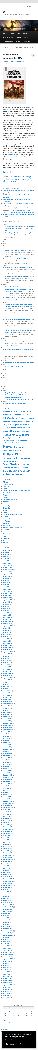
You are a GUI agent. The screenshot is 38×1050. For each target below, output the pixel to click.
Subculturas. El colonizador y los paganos (18, 267)
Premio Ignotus (7, 461)
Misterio (5, 517)
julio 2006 (6, 989)
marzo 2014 (6, 872)
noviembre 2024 (8, 595)
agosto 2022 (6, 654)
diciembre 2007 (7, 952)
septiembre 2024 (8, 600)
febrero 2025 (7, 589)
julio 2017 (6, 786)
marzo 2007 (6, 972)
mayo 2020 (6, 712)
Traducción (6, 538)
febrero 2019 (7, 745)
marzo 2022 (6, 665)
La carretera (23, 440)
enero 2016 (6, 825)
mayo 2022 (6, 660)
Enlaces (26, 37)
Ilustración (6, 508)
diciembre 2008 (7, 928)
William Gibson (17, 474)
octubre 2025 (7, 572)
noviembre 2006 (8, 980)
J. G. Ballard (22, 178)
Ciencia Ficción (8, 484)
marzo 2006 (6, 998)
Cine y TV (6, 486)
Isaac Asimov (9, 434)
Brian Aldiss (6, 421)
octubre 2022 (7, 650)
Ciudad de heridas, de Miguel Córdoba (17, 276)
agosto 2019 (6, 732)
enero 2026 (6, 565)
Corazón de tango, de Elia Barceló (16, 395)
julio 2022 (6, 656)
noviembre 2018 (8, 751)
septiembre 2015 (8, 833)
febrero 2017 (7, 797)
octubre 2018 (7, 753)
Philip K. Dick (12, 454)
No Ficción (6, 521)
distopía (14, 424)
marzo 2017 (6, 794)
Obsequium (8, 341)
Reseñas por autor (8, 37)
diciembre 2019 (7, 723)
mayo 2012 (6, 920)
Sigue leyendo (8, 172)
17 (5, 1016)
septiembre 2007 (8, 959)
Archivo (19, 37)
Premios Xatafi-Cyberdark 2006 (12, 527)
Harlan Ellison (25, 431)
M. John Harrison (22, 443)
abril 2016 (6, 818)
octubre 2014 (7, 857)
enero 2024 (6, 617)
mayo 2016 (6, 816)
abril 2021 (6, 688)
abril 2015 (6, 844)
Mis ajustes (9, 1044)
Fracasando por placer (10, 499)
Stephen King (8, 471)
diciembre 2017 (7, 775)
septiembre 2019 (8, 730)
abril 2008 (6, 944)
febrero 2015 (7, 849)
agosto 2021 (6, 680)
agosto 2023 (6, 628)
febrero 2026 (7, 563)
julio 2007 (6, 963)
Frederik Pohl (26, 427)
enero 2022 (6, 669)
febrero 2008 (7, 948)
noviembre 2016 (8, 803)
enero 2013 (6, 903)
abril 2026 (6, 559)
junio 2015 (6, 840)
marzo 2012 (6, 924)
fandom (13, 428)
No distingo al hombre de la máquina (17, 233)
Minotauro (10, 446)
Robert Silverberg (11, 464)
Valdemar (7, 474)
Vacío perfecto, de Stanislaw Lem (15, 404)
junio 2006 (6, 991)
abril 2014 (6, 870)
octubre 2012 (7, 909)
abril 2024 (6, 611)
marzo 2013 (6, 898)
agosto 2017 (6, 784)
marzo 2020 (6, 717)
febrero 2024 (7, 615)
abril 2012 (6, 922)
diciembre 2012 (7, 905)
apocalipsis (16, 414)
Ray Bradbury (17, 461)
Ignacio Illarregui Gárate (10, 214)
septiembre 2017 (8, 781)
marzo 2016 (6, 820)
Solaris (27, 464)
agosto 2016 (6, 810)
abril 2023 (6, 637)
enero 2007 (6, 976)
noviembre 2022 (8, 647)
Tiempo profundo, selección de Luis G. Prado (19, 362)
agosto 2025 (6, 576)
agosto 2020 (6, 706)
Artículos (11, 33)
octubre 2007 (7, 957)
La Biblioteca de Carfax (11, 440)
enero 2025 (6, 591)
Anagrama (7, 414)
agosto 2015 (6, 836)
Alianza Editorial (23, 411)
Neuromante (21, 447)
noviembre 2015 (8, 829)
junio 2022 (6, 658)
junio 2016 (6, 814)
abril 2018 (6, 766)
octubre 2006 (7, 983)
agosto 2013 (6, 887)
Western (5, 543)
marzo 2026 (6, 561)
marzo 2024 (6, 613)
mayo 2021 (6, 686)
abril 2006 (6, 996)
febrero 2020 (7, 719)
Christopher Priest (16, 421)
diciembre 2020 (7, 697)
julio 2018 (6, 760)
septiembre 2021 (8, 678)
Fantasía (5, 495)
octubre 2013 (7, 883)
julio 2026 (6, 552)
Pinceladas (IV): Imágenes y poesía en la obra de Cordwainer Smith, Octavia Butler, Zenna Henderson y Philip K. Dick (19, 289)
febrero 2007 (7, 974)
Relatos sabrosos (8, 534)
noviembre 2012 (8, 907)
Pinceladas (6, 525)
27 (18, 1018)
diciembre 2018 (7, 749)
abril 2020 (6, 714)
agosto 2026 (6, 550)
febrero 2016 (7, 823)
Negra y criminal (8, 519)
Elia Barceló (6, 428)
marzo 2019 (6, 743)
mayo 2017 (6, 790)
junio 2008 (6, 939)
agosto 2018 (6, 758)
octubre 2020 (7, 701)
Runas (22, 464)
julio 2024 (6, 604)
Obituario (6, 523)
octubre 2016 (7, 805)
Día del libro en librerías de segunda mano (16, 491)
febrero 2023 (7, 641)
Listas (5, 512)
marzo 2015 (6, 846)
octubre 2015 (7, 831)
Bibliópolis (9, 418)
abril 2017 (6, 792)
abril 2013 (6, 896)
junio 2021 (6, 684)
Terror (5, 536)
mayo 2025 (6, 582)
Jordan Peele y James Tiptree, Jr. (15, 250)
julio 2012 (6, 916)
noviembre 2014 (8, 855)
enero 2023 (6, 643)
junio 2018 (6, 762)
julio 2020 (6, 708)
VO (4, 540)
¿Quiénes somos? (8, 41)
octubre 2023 (7, 624)
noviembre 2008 (8, 931)
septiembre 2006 (8, 985)
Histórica (6, 501)
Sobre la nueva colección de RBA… (13, 56)
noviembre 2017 (8, 777)
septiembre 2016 (8, 807)
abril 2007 (6, 970)
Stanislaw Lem (21, 467)
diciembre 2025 (7, 567)
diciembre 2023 (7, 619)
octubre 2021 (7, 676)
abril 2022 (6, 663)
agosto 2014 (6, 861)
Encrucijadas (7, 493)
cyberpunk (6, 425)
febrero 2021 (7, 693)
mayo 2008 (6, 942)
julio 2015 (6, 838)
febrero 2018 (7, 771)
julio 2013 (6, 890)
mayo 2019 (6, 738)
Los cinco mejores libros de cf (12, 514)
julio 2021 (6, 682)
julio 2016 (6, 812)
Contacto (18, 41)
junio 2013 (6, 892)
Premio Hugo (25, 458)
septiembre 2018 (8, 755)
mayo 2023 (6, 634)
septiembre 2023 (8, 626)
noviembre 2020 (8, 699)
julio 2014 (6, 864)
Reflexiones (14, 176)
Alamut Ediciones (9, 412)
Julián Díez (18, 438)
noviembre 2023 (8, 621)
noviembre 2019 (8, 725)
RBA (16, 180)
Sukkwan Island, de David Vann (15, 367)
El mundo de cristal (12, 178)
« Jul (9, 1022)
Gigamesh (15, 431)
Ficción (5, 497)
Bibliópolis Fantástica (24, 418)
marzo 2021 (6, 691)
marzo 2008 (6, 946)
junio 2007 (6, 965)
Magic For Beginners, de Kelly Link (16, 393)
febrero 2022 (7, 667)
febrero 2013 (7, 900)
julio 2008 (6, 937)
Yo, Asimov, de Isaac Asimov (23, 208)
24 (5, 1018)
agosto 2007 (6, 961)
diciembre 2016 (7, 801)
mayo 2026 (6, 557)
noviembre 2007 (8, 955)
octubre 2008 (7, 933)
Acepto (23, 1044)
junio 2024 (6, 606)
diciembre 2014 (7, 853)
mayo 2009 (6, 926)
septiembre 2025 (8, 574)
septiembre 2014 (8, 859)
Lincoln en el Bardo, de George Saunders (18, 319)
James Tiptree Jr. (9, 438)
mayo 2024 (6, 608)
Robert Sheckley (23, 180)
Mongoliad (11, 180)
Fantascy (19, 428)
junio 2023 (6, 632)
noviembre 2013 (8, 881)
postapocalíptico (11, 458)
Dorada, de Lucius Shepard (13, 397)
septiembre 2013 (8, 885)
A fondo (5, 482)
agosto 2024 (6, 602)
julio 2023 (6, 630)
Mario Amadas (7, 191)
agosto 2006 (6, 987)
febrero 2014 (7, 874)
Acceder (5, 1030)
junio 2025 (6, 580)
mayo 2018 (6, 764)
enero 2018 (6, 773)
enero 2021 (6, 695)
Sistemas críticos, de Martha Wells (16, 259)
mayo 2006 (6, 993)
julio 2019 (6, 734)
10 (33, 55)
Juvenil (5, 510)
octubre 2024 (7, 598)
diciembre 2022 (7, 645)
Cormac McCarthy (28, 421)
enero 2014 (6, 877)
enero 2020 (6, 721)
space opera (9, 467)
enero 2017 (6, 799)
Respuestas (12, 182)
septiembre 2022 (8, 652)
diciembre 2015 (7, 827)
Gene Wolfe (6, 431)
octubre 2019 (7, 727)
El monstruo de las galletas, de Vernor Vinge (19, 399)
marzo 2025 (6, 587)
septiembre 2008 (8, 935)
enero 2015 (6, 851)
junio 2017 (6, 788)
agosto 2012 (6, 913)
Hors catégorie (7, 506)
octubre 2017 (7, 779)
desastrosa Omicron (12, 155)
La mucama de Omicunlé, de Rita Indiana (21, 212)
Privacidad (27, 41)
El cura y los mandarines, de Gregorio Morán (19, 349)
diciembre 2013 (7, 879)
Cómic (5, 488)
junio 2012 (6, 918)
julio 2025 (6, 578)
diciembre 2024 (7, 593)
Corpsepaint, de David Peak (13, 298)
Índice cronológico (22, 33)
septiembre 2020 (8, 704)
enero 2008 (6, 950)
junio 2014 (6, 866)
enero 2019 (6, 747)
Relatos (5, 532)
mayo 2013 (6, 894)
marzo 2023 (6, 639)
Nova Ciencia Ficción (12, 450)
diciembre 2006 (7, 978)
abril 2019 (6, 740)
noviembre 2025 (8, 570)
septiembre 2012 (8, 911)
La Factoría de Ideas (9, 443)
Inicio (4, 33)
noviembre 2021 (8, 673)
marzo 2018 (6, 768)
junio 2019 (6, 736)
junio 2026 (6, 554)
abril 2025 (6, 585)
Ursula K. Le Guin (21, 470)
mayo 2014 (6, 868)
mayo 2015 (6, 842)
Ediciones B (24, 424)
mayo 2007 (6, 968)
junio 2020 (6, 710)
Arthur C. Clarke (26, 415)
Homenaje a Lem (8, 504)
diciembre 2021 (7, 671)
